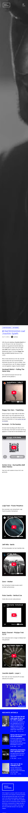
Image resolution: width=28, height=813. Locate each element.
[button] (23, 4)
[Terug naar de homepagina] (6, 5)
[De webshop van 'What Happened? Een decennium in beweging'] (14, 695)
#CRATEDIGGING (7, 327)
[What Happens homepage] (14, 787)
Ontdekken (15, 327)
